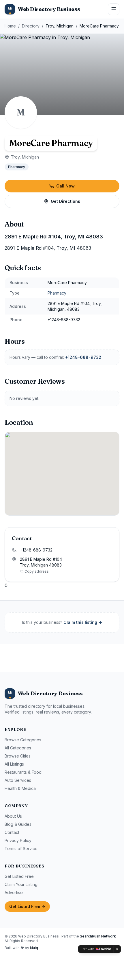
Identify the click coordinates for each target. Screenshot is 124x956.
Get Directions (65, 201)
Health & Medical (21, 788)
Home (10, 25)
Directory (31, 25)
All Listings (14, 764)
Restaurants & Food (23, 772)
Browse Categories (23, 739)
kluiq (34, 948)
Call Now (65, 185)
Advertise (14, 892)
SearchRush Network (98, 936)
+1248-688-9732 (83, 357)
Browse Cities (18, 755)
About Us (13, 816)
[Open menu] (113, 9)
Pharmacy (16, 167)
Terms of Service (21, 848)
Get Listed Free (19, 876)
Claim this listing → (82, 622)
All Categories (18, 747)
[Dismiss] (117, 949)
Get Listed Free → (27, 906)
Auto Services (18, 780)
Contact (12, 832)
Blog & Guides (18, 824)
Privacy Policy (18, 840)
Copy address (37, 571)
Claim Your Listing (21, 884)
